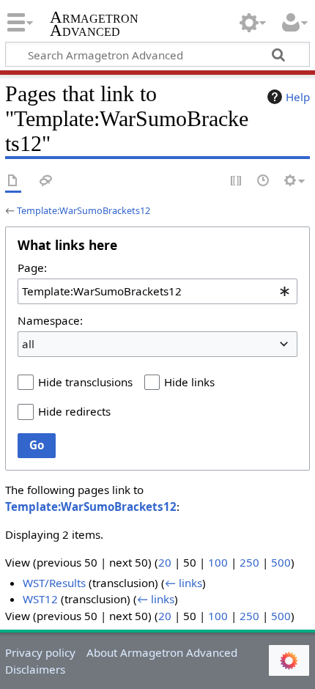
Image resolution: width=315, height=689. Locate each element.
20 (164, 562)
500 (281, 562)
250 (249, 562)
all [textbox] (28, 343)
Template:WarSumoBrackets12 (83, 210)
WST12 (40, 599)
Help (298, 96)
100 (218, 562)
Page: (32, 267)
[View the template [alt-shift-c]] (13, 181)
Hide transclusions (85, 382)
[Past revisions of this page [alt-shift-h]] (264, 181)
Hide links (189, 382)
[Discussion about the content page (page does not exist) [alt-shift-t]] (46, 181)
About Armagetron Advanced (161, 652)
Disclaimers (35, 669)
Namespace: (50, 320)
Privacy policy (40, 652)
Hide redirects (74, 411)
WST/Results (54, 582)
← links (183, 582)
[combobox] (157, 291)
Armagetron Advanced (94, 25)
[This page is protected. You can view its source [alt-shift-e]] (237, 181)
